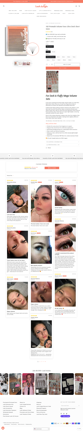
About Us (22, 402)
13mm (54, 60)
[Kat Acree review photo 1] (41, 250)
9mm (64, 57)
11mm (74, 57)
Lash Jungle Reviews (25, 404)
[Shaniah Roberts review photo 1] (41, 292)
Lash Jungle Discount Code (44, 406)
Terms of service (21, 424)
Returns (39, 404)
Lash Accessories (7, 408)
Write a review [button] (52, 168)
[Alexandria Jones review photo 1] (17, 199)
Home (47, 23)
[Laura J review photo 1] (65, 195)
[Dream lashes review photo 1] (65, 293)
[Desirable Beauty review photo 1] (65, 237)
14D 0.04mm (50, 47)
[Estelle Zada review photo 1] (41, 203)
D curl (54, 52)
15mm (65, 60)
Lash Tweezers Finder (25, 414)
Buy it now (62, 68)
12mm (49, 60)
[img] (10, 180)
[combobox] (41, 429)
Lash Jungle (8, 422)
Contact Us (23, 406)
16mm (70, 60)
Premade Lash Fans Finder (27, 412)
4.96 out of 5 (34, 167)
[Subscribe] (79, 405)
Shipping (39, 402)
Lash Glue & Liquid (8, 406)
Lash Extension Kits (8, 404)
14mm (59, 60)
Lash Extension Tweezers (9, 410)
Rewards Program (41, 408)
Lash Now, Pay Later (42, 414)
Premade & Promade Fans (10, 402)
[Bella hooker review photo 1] (17, 296)
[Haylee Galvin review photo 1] (41, 334)
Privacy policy (14, 424)
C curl (49, 52)
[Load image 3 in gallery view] (24, 63)
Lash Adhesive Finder (25, 410)
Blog (21, 408)
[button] (3, 6)
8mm (59, 57)
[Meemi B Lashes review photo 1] (17, 245)
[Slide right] (32, 63)
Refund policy (7, 424)
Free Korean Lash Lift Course (10, 416)
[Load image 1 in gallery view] (16, 63)
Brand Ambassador (42, 410)
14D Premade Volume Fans (54, 23)
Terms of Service (41, 412)
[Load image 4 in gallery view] (28, 63)
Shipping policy (29, 424)
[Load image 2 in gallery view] (20, 63)
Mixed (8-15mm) (51, 57)
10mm (69, 57)
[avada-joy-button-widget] (2, 428)
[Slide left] (12, 63)
